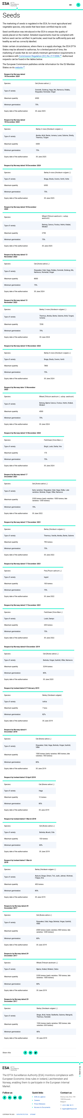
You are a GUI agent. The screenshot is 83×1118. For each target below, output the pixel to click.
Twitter (15, 1098)
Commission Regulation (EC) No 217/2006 (39, 56)
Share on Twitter (36, 1053)
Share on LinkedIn (30, 1053)
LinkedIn (10, 1098)
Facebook (4, 1098)
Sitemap (32, 1114)
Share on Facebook (25, 1053)
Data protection (22, 1114)
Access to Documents (42, 1107)
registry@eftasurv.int (69, 1109)
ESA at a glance (39, 1097)
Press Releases (39, 1104)
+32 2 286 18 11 (67, 1105)
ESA (11, 4)
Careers (37, 1100)
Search (78, 5)
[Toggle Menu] (71, 5)
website (19, 67)
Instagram (20, 1098)
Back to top (80, 1070)
